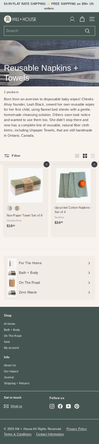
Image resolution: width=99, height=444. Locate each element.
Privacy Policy (77, 429)
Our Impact (11, 371)
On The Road (13, 335)
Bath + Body (12, 330)
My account (11, 347)
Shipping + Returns (16, 383)
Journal (9, 377)
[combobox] (49, 31)
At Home (9, 324)
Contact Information (50, 434)
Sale (7, 341)
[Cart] (82, 19)
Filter (15, 155)
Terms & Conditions (18, 434)
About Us (10, 365)
